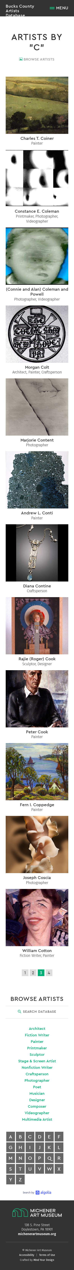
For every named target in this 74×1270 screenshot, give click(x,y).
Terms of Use (47, 1255)
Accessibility (26, 1255)
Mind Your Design (43, 1260)
